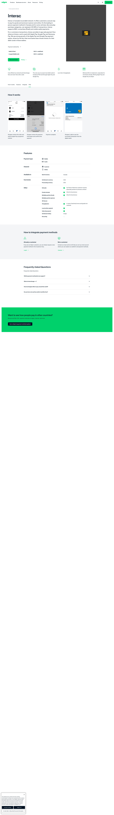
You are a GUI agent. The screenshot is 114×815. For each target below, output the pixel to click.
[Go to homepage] (4, 2)
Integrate (24, 84)
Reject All (19, 807)
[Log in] (102, 2)
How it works (11, 84)
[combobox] (14, 46)
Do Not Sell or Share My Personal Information (13, 811)
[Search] (98, 2)
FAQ (30, 84)
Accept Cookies (7, 807)
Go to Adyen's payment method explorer (20, 324)
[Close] (24, 794)
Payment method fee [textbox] (13, 47)
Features (18, 84)
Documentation (14, 59)
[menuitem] (12, 2)
